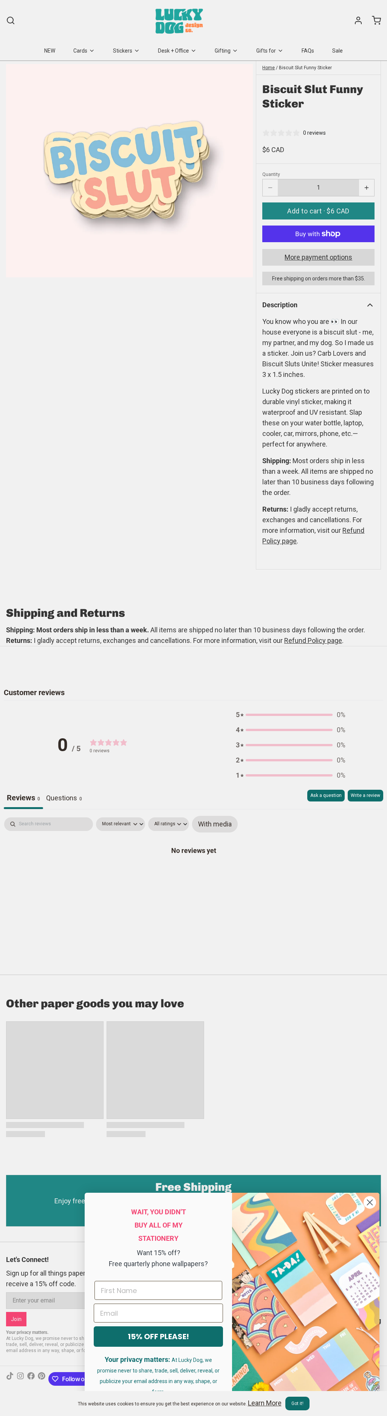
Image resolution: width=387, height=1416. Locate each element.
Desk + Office (173, 51)
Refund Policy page (313, 640)
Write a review (365, 795)
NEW (49, 51)
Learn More (265, 1403)
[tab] (64, 799)
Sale (337, 51)
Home (268, 67)
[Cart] (373, 20)
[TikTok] (10, 1379)
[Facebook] (31, 1379)
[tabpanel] (193, 874)
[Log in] (355, 20)
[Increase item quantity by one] (366, 187)
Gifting (223, 51)
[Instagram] (20, 1379)
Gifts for (266, 51)
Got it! (297, 1403)
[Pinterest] (41, 1379)
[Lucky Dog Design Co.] (180, 20)
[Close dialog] (369, 1202)
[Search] (10, 20)
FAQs (308, 51)
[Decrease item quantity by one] (270, 187)
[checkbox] (215, 824)
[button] (318, 210)
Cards (80, 51)
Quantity (271, 174)
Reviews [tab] (23, 797)
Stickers (122, 51)
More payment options (318, 257)
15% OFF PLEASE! (158, 1336)
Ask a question (326, 795)
